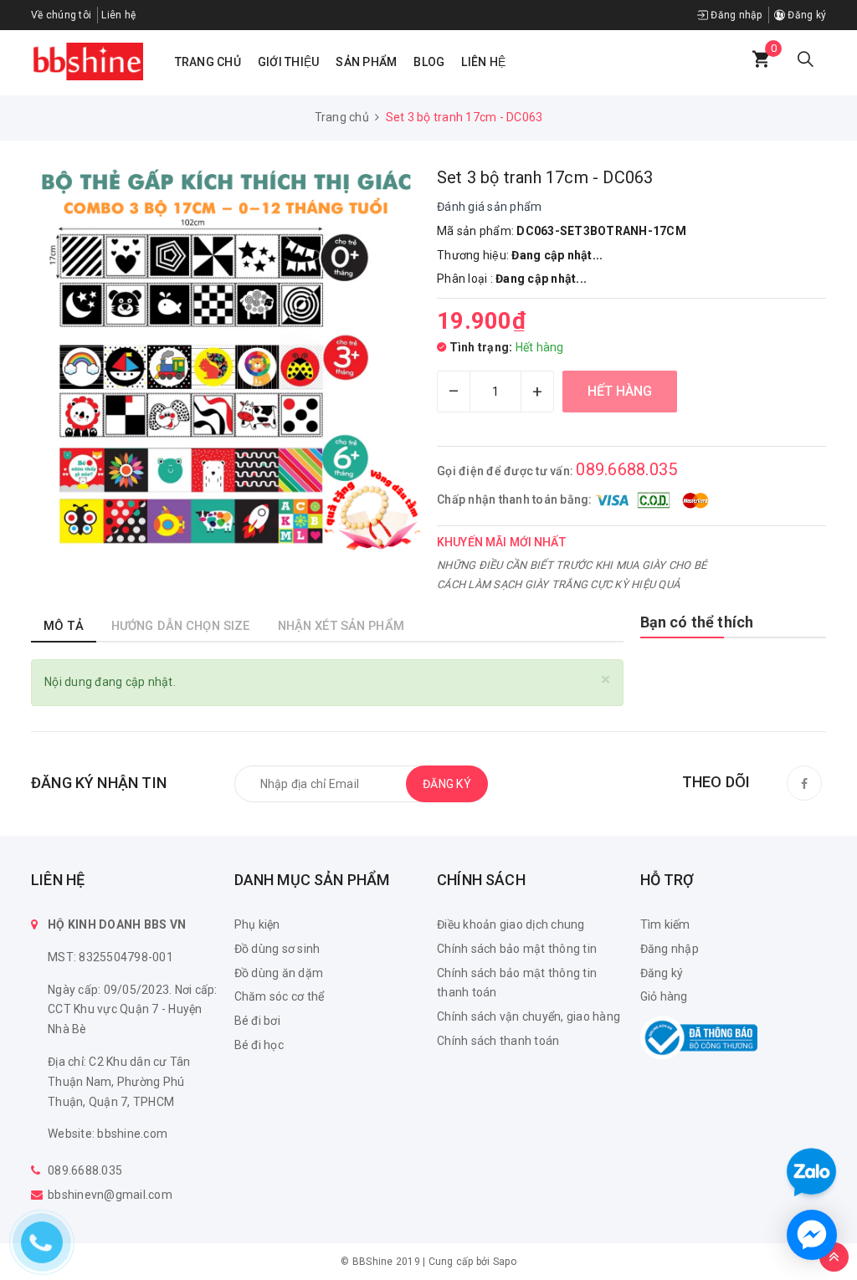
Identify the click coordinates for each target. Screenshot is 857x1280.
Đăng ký (805, 15)
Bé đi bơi (257, 1020)
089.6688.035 (626, 469)
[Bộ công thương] (698, 1036)
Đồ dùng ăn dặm (279, 973)
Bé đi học (259, 1045)
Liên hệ (483, 62)
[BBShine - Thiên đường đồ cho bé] (87, 61)
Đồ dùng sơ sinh (277, 948)
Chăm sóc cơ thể (279, 996)
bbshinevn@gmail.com (110, 1194)
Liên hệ (118, 15)
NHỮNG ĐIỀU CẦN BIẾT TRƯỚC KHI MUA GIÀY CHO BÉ (571, 565)
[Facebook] (804, 783)
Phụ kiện (257, 924)
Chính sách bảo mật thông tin (517, 948)
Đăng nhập (735, 15)
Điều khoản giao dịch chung (511, 924)
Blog (428, 62)
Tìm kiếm (665, 924)
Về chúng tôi (61, 15)
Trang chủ (208, 62)
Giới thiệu (289, 62)
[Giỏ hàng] (760, 60)
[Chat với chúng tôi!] (812, 1235)
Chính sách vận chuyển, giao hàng (528, 1016)
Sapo (504, 1261)
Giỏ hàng (664, 996)
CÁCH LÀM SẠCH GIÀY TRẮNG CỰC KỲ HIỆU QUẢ (558, 584)
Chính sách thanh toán (498, 1040)
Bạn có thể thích (697, 622)
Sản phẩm (366, 62)
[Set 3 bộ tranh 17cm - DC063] (225, 360)
